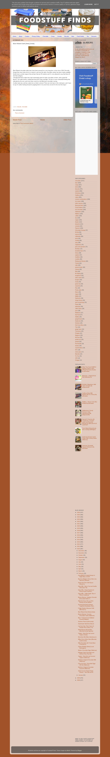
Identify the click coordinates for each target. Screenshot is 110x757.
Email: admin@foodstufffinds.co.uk (84, 49)
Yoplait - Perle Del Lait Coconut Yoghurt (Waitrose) (86, 657)
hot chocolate (78, 209)
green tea (77, 283)
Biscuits (66, 36)
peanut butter (78, 267)
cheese (77, 269)
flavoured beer (79, 205)
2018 (78, 530)
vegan (77, 220)
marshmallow (78, 347)
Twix (76, 327)
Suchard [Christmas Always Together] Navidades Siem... (86, 605)
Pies (76, 288)
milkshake (78, 236)
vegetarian (78, 244)
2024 (78, 517)
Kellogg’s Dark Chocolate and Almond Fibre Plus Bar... (86, 653)
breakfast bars (79, 250)
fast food (77, 314)
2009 (78, 678)
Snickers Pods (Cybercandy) (86, 621)
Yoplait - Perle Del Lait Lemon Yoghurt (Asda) (86, 634)
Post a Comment (19, 113)
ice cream (78, 201)
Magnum (77, 335)
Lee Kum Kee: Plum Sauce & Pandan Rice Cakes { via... (86, 626)
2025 (78, 514)
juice (76, 310)
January (80, 675)
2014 (78, 539)
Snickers (77, 323)
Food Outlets (80, 36)
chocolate (24, 106)
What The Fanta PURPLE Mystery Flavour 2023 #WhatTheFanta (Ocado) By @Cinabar (89, 369)
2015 (78, 537)
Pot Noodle (78, 343)
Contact (27, 36)
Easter (77, 222)
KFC (76, 349)
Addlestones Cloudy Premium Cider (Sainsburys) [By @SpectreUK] (87, 412)
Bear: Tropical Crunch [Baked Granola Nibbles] (86, 618)
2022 (78, 521)
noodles (77, 259)
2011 (78, 546)
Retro (76, 292)
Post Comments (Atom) (26, 123)
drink (76, 187)
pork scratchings (79, 302)
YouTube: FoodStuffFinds (82, 55)
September (81, 557)
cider (76, 265)
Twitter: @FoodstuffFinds (82, 54)
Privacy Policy (36, 36)
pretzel (77, 341)
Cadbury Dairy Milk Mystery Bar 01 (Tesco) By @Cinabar (89, 394)
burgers (77, 279)
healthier (77, 257)
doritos (77, 345)
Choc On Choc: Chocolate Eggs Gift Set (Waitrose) (86, 664)
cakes (76, 197)
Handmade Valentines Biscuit (86, 623)
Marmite (77, 354)
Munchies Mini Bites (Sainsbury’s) (87, 637)
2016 (78, 535)
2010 (78, 548)
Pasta (76, 304)
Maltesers (78, 312)
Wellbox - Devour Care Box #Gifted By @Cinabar (89, 402)
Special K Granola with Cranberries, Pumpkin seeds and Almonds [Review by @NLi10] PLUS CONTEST (89, 422)
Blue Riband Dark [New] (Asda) (86, 612)
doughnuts (78, 275)
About (20, 36)
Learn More (88, 4)
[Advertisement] (39, 94)
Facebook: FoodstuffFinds (82, 50)
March (80, 571)
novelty (77, 240)
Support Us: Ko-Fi (80, 57)
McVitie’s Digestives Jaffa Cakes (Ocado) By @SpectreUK (89, 386)
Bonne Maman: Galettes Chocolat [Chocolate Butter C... (87, 598)
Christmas (78, 193)
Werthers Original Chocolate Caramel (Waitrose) (86, 668)
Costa (76, 281)
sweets (77, 191)
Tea (88, 36)
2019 (78, 528)
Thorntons (78, 331)
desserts (77, 224)
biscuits (19, 106)
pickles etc (78, 339)
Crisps (53, 36)
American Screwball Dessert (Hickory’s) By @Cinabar (88, 447)
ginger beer (78, 329)
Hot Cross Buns (79, 325)
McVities (77, 248)
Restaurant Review (80, 261)
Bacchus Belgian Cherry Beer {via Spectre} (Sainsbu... (87, 579)
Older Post (67, 120)
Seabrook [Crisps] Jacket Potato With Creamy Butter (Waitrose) (89, 438)
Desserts (94, 36)
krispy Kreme (78, 300)
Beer (73, 36)
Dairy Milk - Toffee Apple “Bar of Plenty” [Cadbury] (86, 594)
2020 (78, 526)
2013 (78, 542)
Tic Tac (77, 356)
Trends (77, 263)
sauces (77, 234)
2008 (78, 680)
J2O (76, 358)
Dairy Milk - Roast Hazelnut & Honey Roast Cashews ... (86, 590)
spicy (76, 242)
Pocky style (78, 290)
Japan (77, 294)
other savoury (79, 203)
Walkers (77, 213)
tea (76, 217)
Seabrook (77, 321)
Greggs (77, 360)
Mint (76, 271)
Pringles (77, 333)
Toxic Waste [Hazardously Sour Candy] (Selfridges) (89, 429)
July (79, 562)
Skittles (77, 316)
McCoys (77, 337)
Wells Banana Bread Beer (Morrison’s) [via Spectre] (85, 630)
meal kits (77, 286)
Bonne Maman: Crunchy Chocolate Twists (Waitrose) (86, 615)
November (81, 553)
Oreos (77, 253)
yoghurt (77, 255)
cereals (77, 226)
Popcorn (77, 228)
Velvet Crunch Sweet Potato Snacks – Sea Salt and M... (86, 671)
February (81, 573)
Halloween (78, 211)
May (79, 566)
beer (76, 182)
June (79, 564)
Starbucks (78, 298)
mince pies (78, 352)
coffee (77, 215)
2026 (78, 512)
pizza (76, 238)
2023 (78, 519)
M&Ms (77, 296)
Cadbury (77, 195)
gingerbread (78, 319)
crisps (76, 184)
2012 (78, 544)
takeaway (77, 306)
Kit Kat (77, 232)
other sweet (78, 277)
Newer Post (17, 120)
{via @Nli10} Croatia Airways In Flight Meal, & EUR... (86, 576)
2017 (78, 532)
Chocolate (45, 36)
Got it (96, 4)
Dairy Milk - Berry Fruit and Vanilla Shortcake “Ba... (87, 587)
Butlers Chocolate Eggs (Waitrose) (87, 650)
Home (14, 36)
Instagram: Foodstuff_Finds (82, 52)
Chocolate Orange (80, 230)
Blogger (80, 750)
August (80, 559)
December (81, 550)
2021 (78, 523)
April (79, 568)
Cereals (59, 36)
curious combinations (81, 199)
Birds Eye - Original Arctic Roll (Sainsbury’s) (89, 376)
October (80, 555)
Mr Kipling (78, 273)
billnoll (68, 750)
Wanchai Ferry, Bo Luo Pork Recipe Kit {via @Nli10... (85, 601)
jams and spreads (80, 246)
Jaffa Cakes (78, 308)
